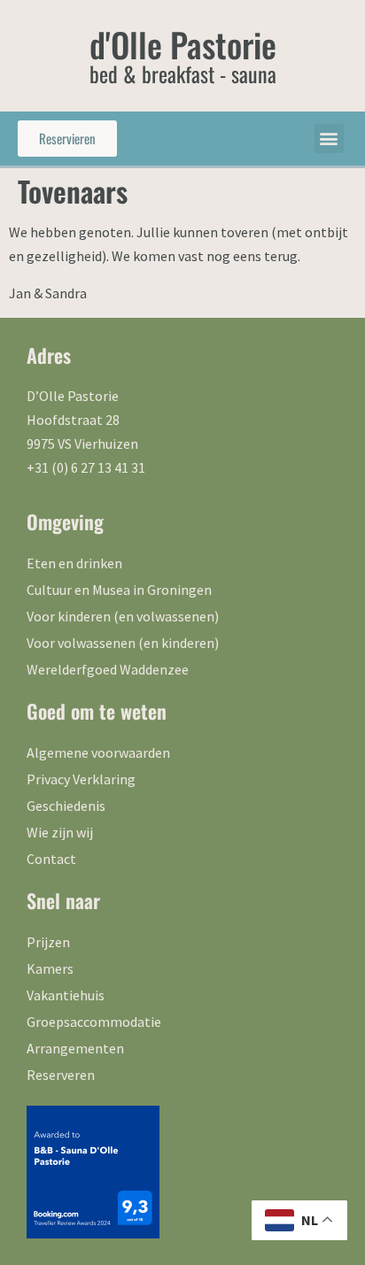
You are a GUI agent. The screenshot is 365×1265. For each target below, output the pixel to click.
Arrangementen (75, 1048)
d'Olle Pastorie (182, 44)
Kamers (50, 968)
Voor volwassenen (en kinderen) (123, 643)
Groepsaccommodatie (94, 1021)
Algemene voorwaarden (98, 752)
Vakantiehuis (66, 995)
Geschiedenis (66, 805)
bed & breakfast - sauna (182, 73)
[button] (329, 138)
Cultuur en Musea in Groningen (119, 589)
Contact (51, 859)
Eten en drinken (74, 563)
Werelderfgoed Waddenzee (108, 669)
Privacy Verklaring (81, 779)
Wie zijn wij (60, 832)
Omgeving (65, 521)
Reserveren (61, 1075)
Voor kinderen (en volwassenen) (123, 616)
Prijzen (48, 942)
